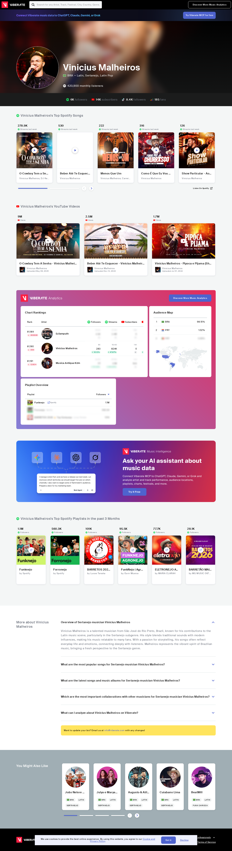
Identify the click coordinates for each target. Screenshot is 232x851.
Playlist (30, 394)
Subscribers (131, 322)
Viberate (13, 4)
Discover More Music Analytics (210, 4)
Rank (29, 322)
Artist (44, 322)
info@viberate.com (114, 730)
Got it (168, 840)
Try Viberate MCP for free (199, 15)
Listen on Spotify (201, 188)
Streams (113, 322)
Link (48, 402)
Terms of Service (206, 842)
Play (34, 150)
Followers (96, 322)
